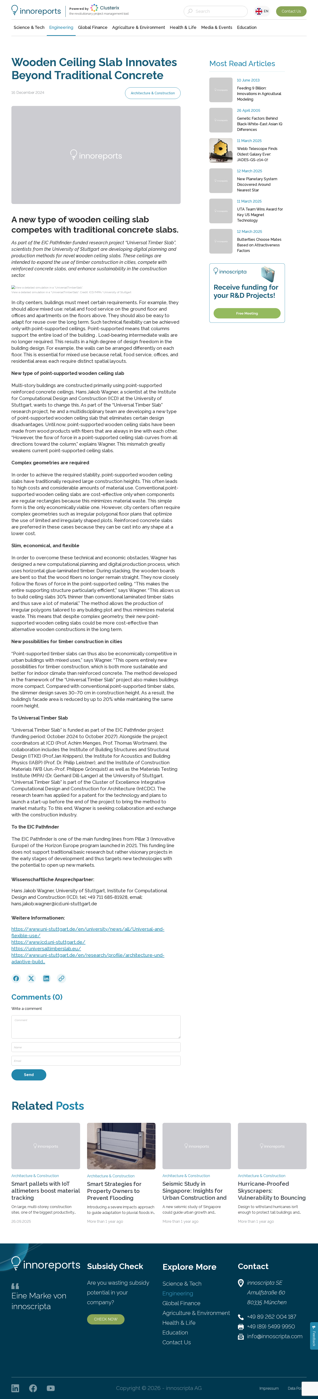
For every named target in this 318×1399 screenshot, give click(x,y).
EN (265, 11)
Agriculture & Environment (196, 1313)
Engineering (177, 1293)
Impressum (269, 1388)
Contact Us (291, 11)
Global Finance (181, 1303)
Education (175, 1332)
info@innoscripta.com (275, 1336)
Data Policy (297, 1388)
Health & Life (179, 1322)
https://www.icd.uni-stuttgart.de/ (48, 942)
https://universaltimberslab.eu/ (46, 948)
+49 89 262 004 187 (271, 1316)
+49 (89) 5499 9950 (271, 1326)
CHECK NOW (106, 1319)
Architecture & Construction (153, 93)
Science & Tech (182, 1283)
